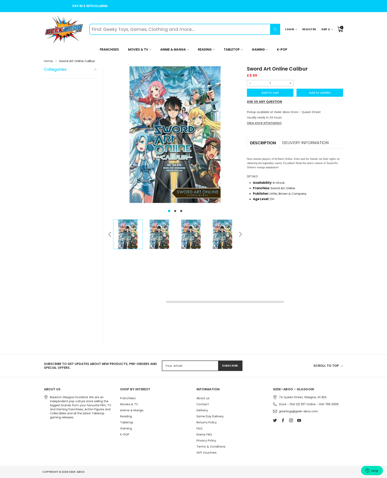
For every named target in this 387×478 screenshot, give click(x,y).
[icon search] (275, 29)
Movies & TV (138, 49)
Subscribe (230, 366)
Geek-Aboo (77, 472)
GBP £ (325, 29)
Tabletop (232, 49)
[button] (169, 211)
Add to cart (270, 92)
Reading (205, 49)
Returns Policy (207, 422)
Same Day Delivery (210, 416)
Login (289, 29)
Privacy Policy (206, 441)
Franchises (109, 49)
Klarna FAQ (204, 434)
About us (203, 398)
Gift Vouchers (206, 453)
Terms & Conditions (211, 447)
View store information (264, 123)
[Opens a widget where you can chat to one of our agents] (372, 471)
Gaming (258, 49)
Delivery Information (305, 142)
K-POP (282, 49)
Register (309, 29)
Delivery (202, 410)
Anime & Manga (173, 49)
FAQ (199, 428)
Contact (203, 404)
